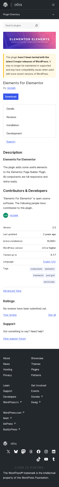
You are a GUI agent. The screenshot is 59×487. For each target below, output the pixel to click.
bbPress (9, 423)
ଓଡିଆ (14, 443)
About (6, 358)
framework (38, 275)
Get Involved (38, 385)
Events (35, 391)
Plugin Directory (11, 14)
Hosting (7, 369)
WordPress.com (14, 412)
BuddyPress (11, 429)
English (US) (49, 261)
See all (52, 314)
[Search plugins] (36, 25)
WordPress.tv (12, 402)
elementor (50, 269)
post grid (50, 275)
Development (14, 133)
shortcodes (49, 282)
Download (10, 96)
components (36, 269)
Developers (9, 396)
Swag (36, 402)
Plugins (35, 369)
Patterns (36, 375)
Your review (10, 314)
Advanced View (12, 290)
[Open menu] (54, 4)
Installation (12, 125)
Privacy (7, 375)
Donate (37, 396)
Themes (35, 363)
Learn (6, 385)
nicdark (11, 88)
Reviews (11, 117)
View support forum (14, 338)
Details (10, 108)
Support (10, 141)
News (6, 363)
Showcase (37, 358)
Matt (7, 418)
